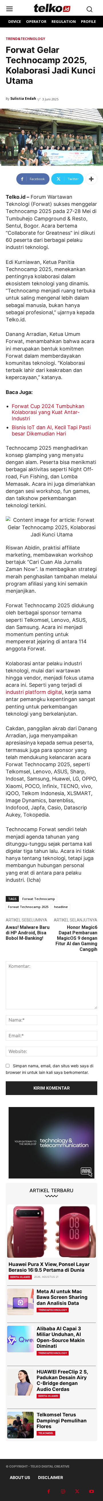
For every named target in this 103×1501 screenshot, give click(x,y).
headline (61, 907)
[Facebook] (48, 1491)
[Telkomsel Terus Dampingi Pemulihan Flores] (20, 1425)
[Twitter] (77, 1491)
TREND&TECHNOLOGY (25, 38)
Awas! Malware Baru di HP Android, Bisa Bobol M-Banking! (27, 933)
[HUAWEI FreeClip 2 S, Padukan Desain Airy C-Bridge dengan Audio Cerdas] (20, 1382)
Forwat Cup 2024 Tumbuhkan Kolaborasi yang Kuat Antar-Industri (48, 412)
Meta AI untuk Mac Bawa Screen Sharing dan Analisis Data (62, 1297)
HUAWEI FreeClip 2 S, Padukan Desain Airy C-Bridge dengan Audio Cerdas (62, 1380)
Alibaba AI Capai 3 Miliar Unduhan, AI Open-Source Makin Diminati (61, 1337)
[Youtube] (91, 1491)
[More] (91, 179)
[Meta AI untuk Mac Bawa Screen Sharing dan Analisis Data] (20, 1302)
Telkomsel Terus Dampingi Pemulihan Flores (62, 1420)
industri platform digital (34, 692)
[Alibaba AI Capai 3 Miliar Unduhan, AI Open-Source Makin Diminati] (20, 1339)
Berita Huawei (20, 1277)
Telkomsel (46, 1433)
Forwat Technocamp (38, 899)
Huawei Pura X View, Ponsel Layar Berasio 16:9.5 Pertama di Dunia (49, 1267)
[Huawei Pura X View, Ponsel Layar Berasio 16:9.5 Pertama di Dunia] (51, 1231)
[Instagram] (63, 1491)
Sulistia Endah (23, 98)
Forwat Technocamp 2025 (28, 907)
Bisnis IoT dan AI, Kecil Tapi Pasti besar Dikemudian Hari (51, 430)
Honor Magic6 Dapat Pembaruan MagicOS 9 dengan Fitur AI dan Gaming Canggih (76, 938)
